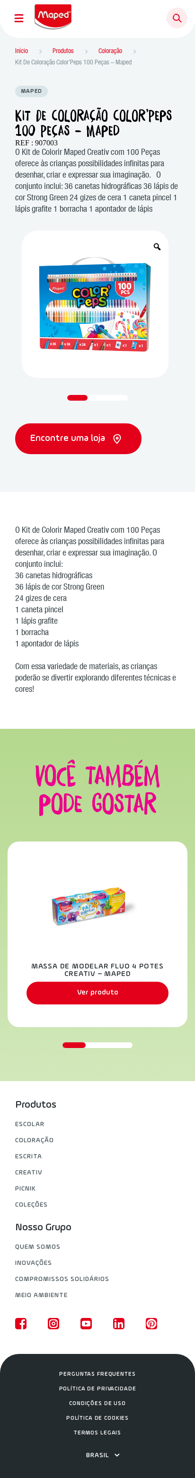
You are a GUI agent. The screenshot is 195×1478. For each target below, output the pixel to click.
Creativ (29, 1172)
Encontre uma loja (68, 438)
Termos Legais (97, 1433)
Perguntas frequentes (97, 1374)
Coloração (34, 1140)
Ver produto (97, 992)
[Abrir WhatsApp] (171, 1454)
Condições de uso (97, 1403)
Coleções (31, 1205)
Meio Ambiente (41, 1295)
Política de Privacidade (97, 1389)
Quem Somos (38, 1247)
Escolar (29, 1124)
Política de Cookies (97, 1418)
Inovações (33, 1263)
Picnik (25, 1188)
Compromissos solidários (62, 1279)
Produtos (35, 1105)
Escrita (28, 1156)
